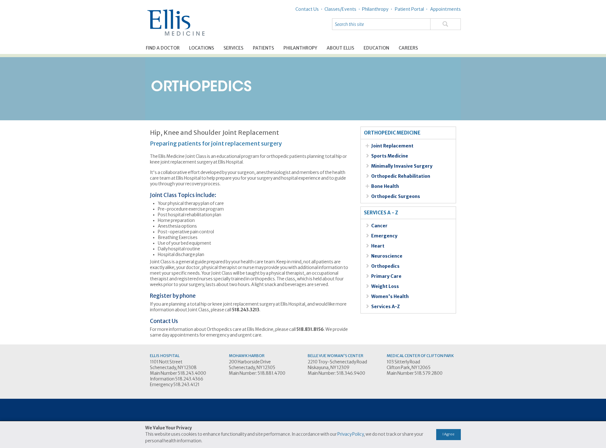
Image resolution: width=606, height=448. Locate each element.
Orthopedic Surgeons (395, 196)
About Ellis (340, 48)
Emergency (384, 236)
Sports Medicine (389, 156)
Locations (201, 48)
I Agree (448, 434)
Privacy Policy (350, 434)
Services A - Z (381, 213)
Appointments (445, 9)
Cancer (379, 226)
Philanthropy (300, 48)
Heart (377, 246)
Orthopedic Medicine (392, 133)
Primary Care (386, 276)
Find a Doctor (163, 48)
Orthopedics (385, 266)
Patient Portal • (411, 9)
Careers (408, 48)
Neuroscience (386, 256)
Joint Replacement (392, 146)
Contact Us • (309, 9)
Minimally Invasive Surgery (401, 166)
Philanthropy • (376, 9)
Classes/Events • (341, 9)
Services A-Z (385, 306)
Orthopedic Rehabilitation (400, 176)
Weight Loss (385, 286)
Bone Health (385, 186)
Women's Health (390, 296)
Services (233, 48)
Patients (263, 48)
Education (376, 48)
